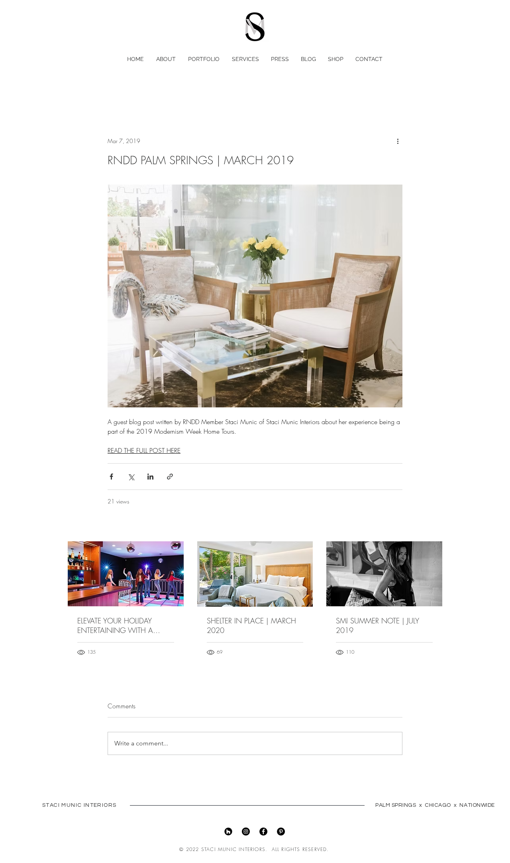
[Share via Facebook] (111, 476)
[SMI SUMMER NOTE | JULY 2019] (384, 573)
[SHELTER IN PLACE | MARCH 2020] (255, 574)
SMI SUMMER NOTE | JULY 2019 (377, 625)
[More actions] (397, 141)
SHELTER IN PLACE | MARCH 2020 (251, 625)
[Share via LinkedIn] (150, 476)
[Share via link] (170, 476)
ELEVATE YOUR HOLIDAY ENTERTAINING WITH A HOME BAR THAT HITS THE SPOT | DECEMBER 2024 (119, 625)
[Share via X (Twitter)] (131, 476)
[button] (440, 57)
